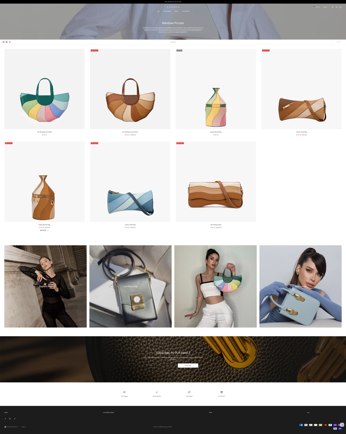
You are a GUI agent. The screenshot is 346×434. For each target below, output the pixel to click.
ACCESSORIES (167, 11)
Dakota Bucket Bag (216, 132)
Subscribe (188, 365)
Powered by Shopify (167, 426)
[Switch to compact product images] (9, 42)
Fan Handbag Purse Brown (130, 132)
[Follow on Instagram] (10, 419)
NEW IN (176, 11)
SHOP (158, 11)
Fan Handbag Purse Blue (44, 132)
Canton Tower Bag (301, 132)
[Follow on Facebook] (5, 419)
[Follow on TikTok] (14, 419)
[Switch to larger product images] (3, 42)
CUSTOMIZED (185, 11)
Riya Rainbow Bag (216, 224)
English (325, 7)
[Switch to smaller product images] (6, 42)
